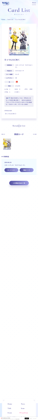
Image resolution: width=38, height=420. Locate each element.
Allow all (26, 418)
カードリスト (11, 170)
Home (3, 19)
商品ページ (26, 170)
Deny (31, 418)
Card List (10, 19)
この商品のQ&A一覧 (19, 183)
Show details (34, 418)
